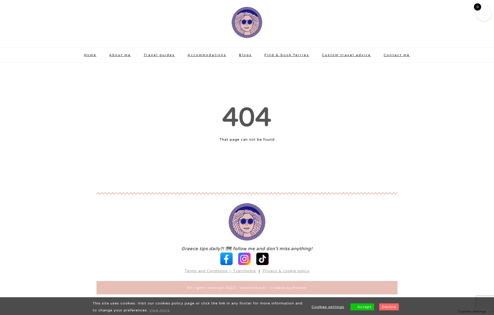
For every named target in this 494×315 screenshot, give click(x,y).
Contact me (397, 55)
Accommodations (207, 55)
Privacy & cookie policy (286, 271)
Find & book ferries (286, 55)
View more (159, 310)
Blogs (245, 55)
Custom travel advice (346, 55)
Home (90, 55)
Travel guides (159, 55)
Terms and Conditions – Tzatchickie (220, 271)
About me (120, 55)
